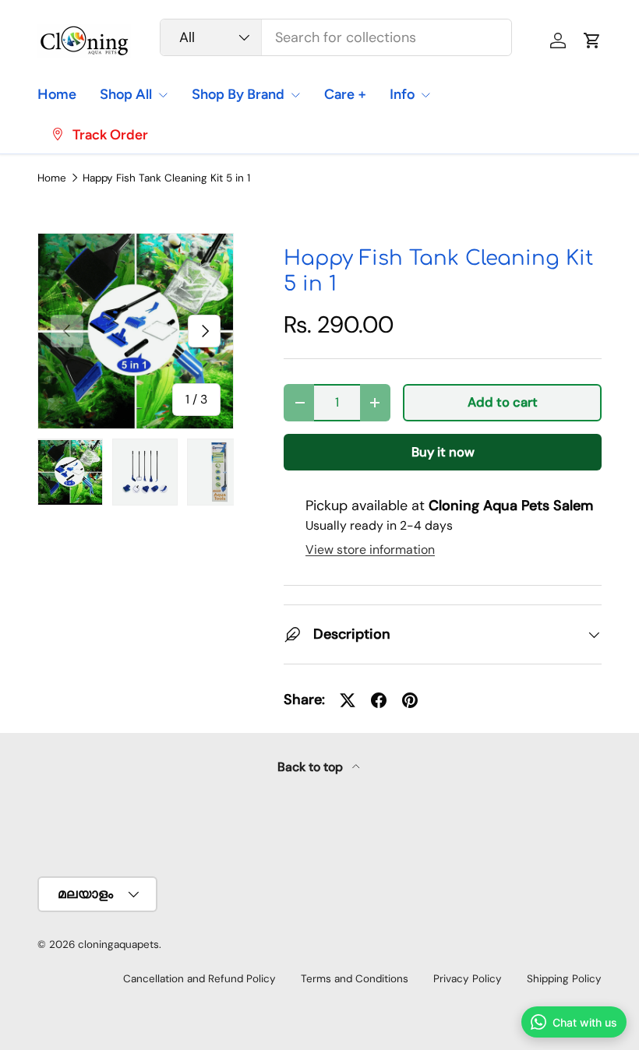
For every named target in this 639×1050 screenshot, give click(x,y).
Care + (345, 94)
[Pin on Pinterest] (409, 700)
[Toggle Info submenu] (425, 95)
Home (56, 94)
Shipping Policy (564, 978)
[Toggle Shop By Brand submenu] (295, 95)
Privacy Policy (467, 978)
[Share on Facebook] (378, 700)
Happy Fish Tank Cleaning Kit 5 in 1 (166, 178)
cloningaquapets (118, 944)
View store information (370, 549)
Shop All (126, 94)
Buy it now (443, 452)
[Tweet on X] (347, 700)
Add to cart (503, 402)
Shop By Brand (238, 94)
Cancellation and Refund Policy (199, 978)
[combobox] (336, 37)
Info (402, 94)
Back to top (311, 767)
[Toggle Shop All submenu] (163, 95)
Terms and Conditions (354, 978)
